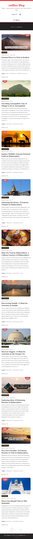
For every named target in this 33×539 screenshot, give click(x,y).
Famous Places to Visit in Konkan (15, 57)
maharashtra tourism (22, 73)
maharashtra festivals (18, 521)
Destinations (5, 98)
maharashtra (13, 73)
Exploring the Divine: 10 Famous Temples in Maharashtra (15, 203)
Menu (18, 20)
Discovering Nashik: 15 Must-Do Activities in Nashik (14, 304)
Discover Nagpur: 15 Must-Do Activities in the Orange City (13, 353)
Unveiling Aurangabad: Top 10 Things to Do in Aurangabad (14, 104)
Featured (4, 52)
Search (14, 14)
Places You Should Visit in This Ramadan (14, 502)
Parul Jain (12, 55)
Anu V (11, 101)
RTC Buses (4, 495)
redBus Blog (17, 5)
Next (20, 529)
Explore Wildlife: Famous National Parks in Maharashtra (16, 155)
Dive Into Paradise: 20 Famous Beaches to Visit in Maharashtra (15, 451)
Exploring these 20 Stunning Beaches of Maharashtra (13, 401)
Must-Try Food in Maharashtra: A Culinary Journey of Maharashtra (15, 254)
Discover (4, 77)
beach (7, 73)
